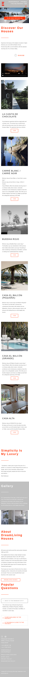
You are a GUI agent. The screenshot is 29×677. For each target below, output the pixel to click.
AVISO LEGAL (5, 656)
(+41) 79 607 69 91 (18, 3)
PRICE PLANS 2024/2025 (9, 654)
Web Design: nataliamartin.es (18, 671)
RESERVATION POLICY (8, 661)
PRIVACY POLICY (6, 659)
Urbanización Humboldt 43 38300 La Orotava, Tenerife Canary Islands (7, 640)
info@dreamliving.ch (13, 1)
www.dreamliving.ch (5, 651)
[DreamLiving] (3, 4)
